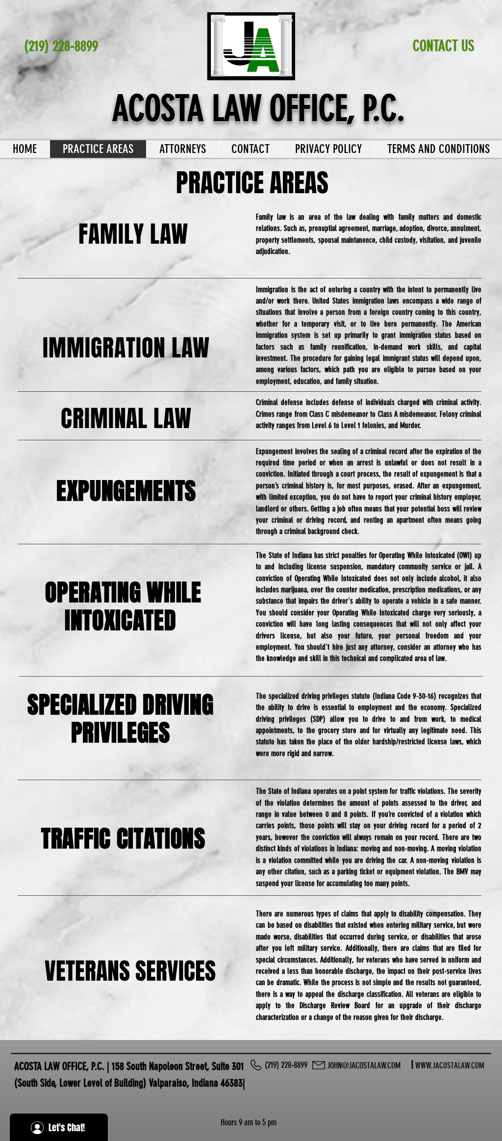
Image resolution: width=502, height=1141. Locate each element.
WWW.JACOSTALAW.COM (449, 1065)
